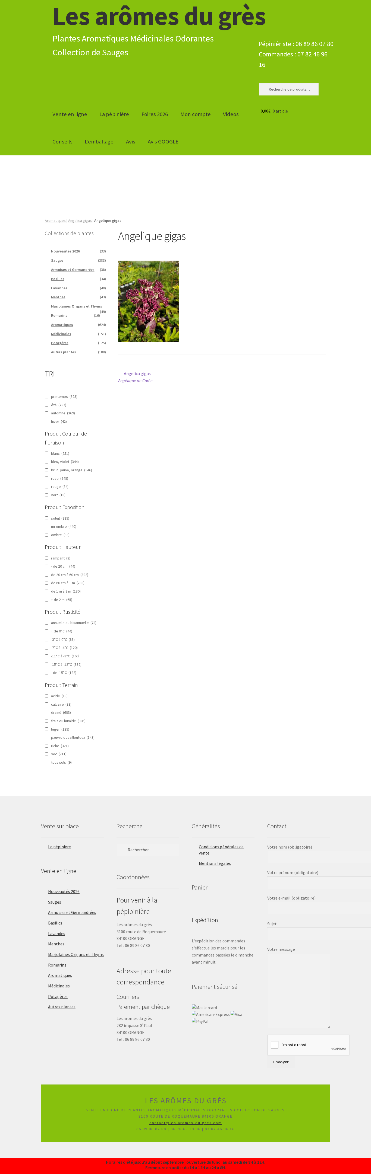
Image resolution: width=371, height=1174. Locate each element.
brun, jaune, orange (71, 470)
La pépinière (114, 114)
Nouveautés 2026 (65, 251)
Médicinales (61, 333)
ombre (60, 534)
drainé (61, 712)
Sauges (57, 260)
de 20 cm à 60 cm (69, 574)
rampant (60, 558)
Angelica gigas (80, 220)
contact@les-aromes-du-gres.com (185, 1122)
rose (59, 478)
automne (63, 413)
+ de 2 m (61, 599)
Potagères (59, 342)
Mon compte (195, 114)
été (58, 404)
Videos (231, 114)
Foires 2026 (155, 114)
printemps (64, 396)
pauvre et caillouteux (73, 737)
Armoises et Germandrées (73, 269)
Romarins (59, 315)
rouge (59, 486)
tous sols (61, 762)
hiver (59, 421)
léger (60, 729)
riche (60, 745)
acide (59, 695)
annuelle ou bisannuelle (73, 622)
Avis (130, 141)
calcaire (61, 704)
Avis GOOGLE (163, 141)
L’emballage (99, 141)
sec (59, 753)
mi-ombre (63, 526)
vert (58, 494)
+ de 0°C (61, 631)
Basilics (57, 278)
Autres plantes (63, 352)
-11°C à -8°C (65, 656)
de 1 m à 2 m (66, 591)
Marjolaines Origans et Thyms (76, 306)
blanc (60, 453)
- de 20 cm (63, 566)
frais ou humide (68, 720)
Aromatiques (55, 220)
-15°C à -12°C (66, 664)
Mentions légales (215, 863)
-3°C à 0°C (63, 639)
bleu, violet (65, 461)
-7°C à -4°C (64, 647)
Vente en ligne (69, 114)
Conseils (62, 141)
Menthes (58, 297)
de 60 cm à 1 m (67, 582)
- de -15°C (63, 672)
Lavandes (59, 288)
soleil (60, 518)
